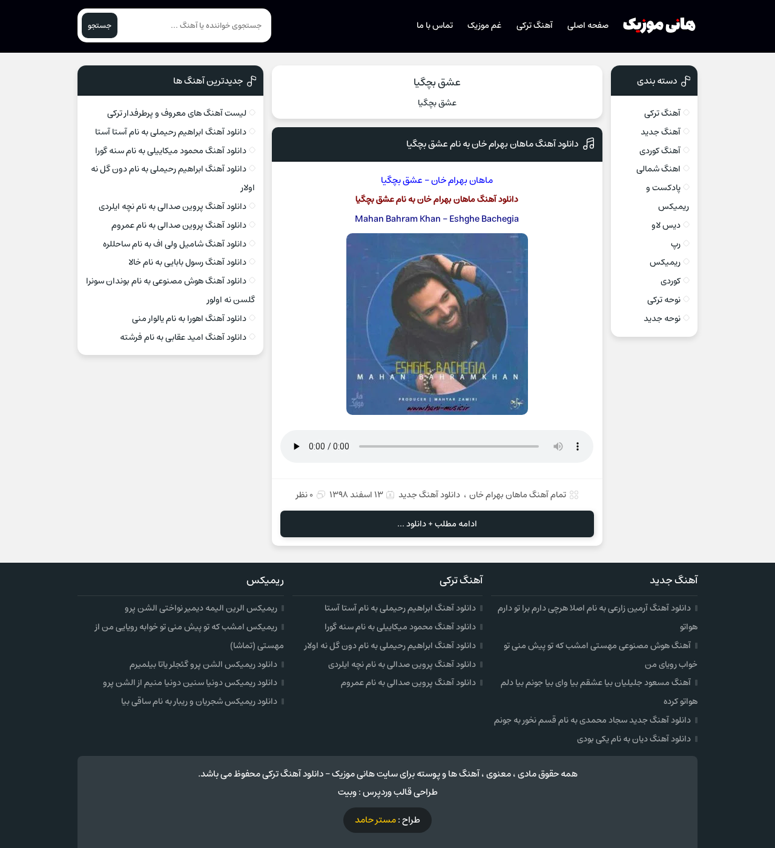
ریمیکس (665, 262)
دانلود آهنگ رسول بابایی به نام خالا (187, 262)
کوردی (671, 281)
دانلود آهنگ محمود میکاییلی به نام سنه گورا (170, 151)
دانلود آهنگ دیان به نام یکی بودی (634, 739)
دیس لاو (666, 225)
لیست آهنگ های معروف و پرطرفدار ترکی (176, 113)
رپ (676, 244)
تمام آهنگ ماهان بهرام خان (517, 495)
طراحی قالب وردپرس (400, 792)
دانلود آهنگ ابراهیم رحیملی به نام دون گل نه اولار (390, 645)
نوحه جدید (662, 318)
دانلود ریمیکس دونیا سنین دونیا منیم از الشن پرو (190, 682)
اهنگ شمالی (658, 169)
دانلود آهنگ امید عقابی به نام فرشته (183, 337)
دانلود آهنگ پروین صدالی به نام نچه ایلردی (172, 206)
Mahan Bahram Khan (398, 219)
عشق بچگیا (437, 82)
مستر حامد (375, 820)
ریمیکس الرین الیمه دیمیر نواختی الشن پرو (201, 608)
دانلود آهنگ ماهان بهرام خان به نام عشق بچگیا (492, 144)
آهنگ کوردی (660, 151)
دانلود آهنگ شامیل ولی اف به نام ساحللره (174, 244)
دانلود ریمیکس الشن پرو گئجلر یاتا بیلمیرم (203, 664)
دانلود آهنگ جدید (429, 495)
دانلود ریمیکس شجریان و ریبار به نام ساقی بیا (199, 701)
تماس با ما (435, 25)
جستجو (99, 25)
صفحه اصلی (587, 25)
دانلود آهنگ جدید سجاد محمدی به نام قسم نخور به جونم (592, 720)
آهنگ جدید (661, 132)
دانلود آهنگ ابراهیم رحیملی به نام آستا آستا (170, 132)
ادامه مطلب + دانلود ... (437, 524)
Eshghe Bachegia (484, 219)
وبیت (347, 792)
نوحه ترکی (664, 300)
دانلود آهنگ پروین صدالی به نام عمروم (178, 225)
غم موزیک (484, 25)
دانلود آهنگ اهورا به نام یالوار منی (189, 318)
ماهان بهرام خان (462, 180)
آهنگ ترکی (534, 25)
